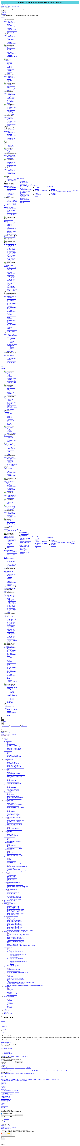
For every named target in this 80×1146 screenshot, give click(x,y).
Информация (4, 1093)
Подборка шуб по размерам (14, 918)
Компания (9, 1000)
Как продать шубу (5, 1097)
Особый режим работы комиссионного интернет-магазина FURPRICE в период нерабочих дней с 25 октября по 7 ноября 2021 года (36, 1070)
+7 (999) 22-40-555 (5, 4)
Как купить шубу (5, 1096)
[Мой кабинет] (1, 718)
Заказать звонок (5, 735)
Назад (8, 742)
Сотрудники (4, 1086)
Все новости (4, 1065)
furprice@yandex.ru (6, 1042)
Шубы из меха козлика (13, 828)
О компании (4, 1083)
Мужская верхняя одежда (13, 892)
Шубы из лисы (11, 811)
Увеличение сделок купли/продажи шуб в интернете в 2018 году (18, 1073)
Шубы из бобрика (11, 803)
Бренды (3, 1107)
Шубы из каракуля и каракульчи (15, 820)
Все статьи (3, 1076)
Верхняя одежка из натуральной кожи (17, 866)
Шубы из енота (11, 753)
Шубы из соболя (11, 780)
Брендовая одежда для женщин (18, 961)
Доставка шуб (4, 1101)
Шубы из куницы (11, 787)
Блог (2, 1104)
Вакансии (3, 1087)
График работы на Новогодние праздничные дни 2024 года (16, 1068)
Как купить (10, 989)
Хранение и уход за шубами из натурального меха (14, 1080)
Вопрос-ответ (4, 1106)
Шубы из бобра (11, 794)
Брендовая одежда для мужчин (18, 954)
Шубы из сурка (11, 852)
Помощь (3, 1103)
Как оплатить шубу (6, 1099)
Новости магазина (7, 1060)
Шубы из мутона (11, 762)
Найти (2, 1138)
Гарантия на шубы (5, 1100)
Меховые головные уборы (14, 969)
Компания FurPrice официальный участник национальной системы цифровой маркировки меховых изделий (30, 1079)
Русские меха (4, 1077)
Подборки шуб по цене (13, 906)
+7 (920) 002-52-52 (10, 6)
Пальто (9, 859)
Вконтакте (6, 1119)
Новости (3, 1085)
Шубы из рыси (11, 834)
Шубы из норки (11, 744)
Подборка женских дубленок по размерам (18, 934)
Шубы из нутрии (11, 845)
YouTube (6, 1120)
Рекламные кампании (6, 1108)
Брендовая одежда (12, 950)
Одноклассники (8, 1121)
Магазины (3, 1089)
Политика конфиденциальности (9, 1090)
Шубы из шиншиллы (12, 839)
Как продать (10, 976)
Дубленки (9, 772)
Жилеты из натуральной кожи (15, 885)
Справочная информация (7, 1094)
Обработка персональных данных (10, 1092)
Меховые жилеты (11, 875)
